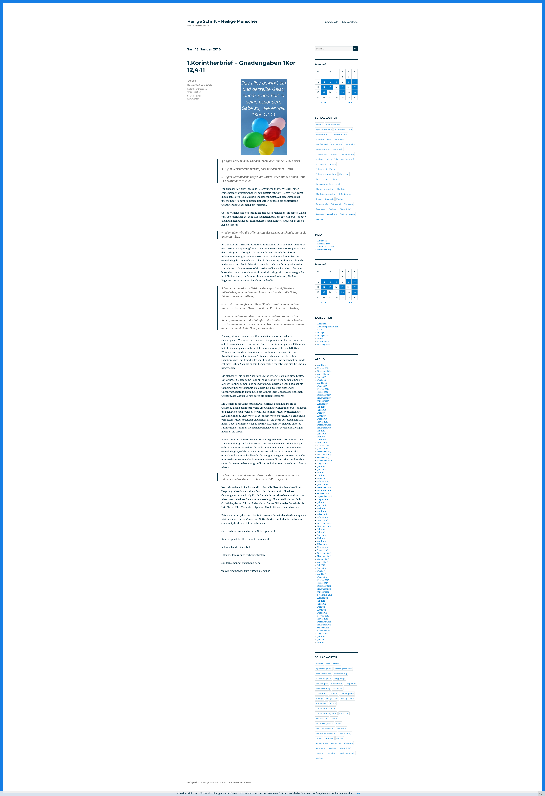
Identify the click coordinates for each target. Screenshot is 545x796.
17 (355, 87)
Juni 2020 (321, 377)
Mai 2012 (321, 607)
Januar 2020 (322, 392)
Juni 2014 (321, 535)
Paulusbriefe (322, 204)
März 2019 (322, 419)
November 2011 (324, 625)
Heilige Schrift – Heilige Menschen (222, 21)
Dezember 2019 (324, 395)
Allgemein (322, 324)
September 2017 (324, 460)
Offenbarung (345, 194)
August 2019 (323, 404)
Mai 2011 (321, 643)
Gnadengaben (194, 92)
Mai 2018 (321, 437)
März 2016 (322, 514)
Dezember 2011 (324, 622)
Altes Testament (333, 124)
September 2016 (324, 496)
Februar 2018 (323, 446)
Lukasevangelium (324, 184)
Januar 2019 (322, 422)
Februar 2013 (323, 580)
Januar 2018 (322, 449)
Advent (319, 124)
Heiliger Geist (193, 85)
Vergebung (332, 214)
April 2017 (321, 475)
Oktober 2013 (323, 559)
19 (324, 92)
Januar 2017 (322, 484)
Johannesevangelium (326, 174)
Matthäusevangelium (326, 194)
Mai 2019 (321, 413)
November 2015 (324, 526)
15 (342, 87)
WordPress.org (324, 250)
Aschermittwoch (323, 134)
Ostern (319, 199)
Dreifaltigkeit (322, 144)
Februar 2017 (323, 481)
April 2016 (322, 511)
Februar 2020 (323, 389)
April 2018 (321, 440)
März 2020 (322, 386)
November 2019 (324, 398)
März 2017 (322, 478)
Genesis (333, 154)
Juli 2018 (321, 431)
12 (324, 87)
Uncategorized (324, 344)
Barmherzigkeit (323, 139)
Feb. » (349, 102)
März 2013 (322, 577)
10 (355, 82)
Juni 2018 (321, 434)
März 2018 (322, 443)
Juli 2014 (321, 532)
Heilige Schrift (347, 159)
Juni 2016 (321, 505)
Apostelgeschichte (343, 129)
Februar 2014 (323, 547)
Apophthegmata (324, 129)
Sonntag (320, 214)
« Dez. (323, 102)
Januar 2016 (322, 520)
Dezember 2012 (324, 586)
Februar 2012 (323, 616)
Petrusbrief (336, 204)
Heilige (319, 159)
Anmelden (322, 241)
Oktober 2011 (323, 628)
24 (354, 92)
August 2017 (322, 463)
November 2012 (324, 589)
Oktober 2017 (323, 457)
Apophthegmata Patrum (328, 327)
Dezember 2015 (324, 523)
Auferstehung (340, 134)
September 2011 (324, 631)
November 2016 (324, 490)
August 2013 (322, 562)
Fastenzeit (337, 149)
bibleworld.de (350, 22)
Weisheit (320, 219)
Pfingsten (348, 204)
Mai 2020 (321, 380)
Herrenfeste (321, 164)
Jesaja (333, 164)
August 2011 (322, 634)
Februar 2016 (323, 517)
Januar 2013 (322, 583)
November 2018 (324, 428)
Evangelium (350, 144)
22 (342, 92)
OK (359, 793)
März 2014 (322, 544)
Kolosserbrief (322, 179)
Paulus (339, 199)
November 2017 (324, 454)
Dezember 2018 (324, 425)
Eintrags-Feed (323, 244)
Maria (338, 184)
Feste (319, 330)
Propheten (321, 209)
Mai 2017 (321, 472)
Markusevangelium (325, 189)
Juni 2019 (321, 410)
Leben (334, 179)
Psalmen (333, 209)
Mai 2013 (321, 571)
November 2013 (324, 556)
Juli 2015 (321, 529)
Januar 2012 (322, 619)
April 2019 (322, 416)
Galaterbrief (321, 154)
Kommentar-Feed (325, 247)
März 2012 (322, 613)
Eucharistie (336, 144)
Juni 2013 (321, 568)
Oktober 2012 (323, 592)
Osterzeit (329, 199)
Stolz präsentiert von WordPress (236, 782)
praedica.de (331, 22)
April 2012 (321, 610)
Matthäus (341, 189)
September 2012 (324, 595)
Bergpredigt (339, 139)
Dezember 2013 (324, 553)
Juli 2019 (321, 407)
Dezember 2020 (324, 371)
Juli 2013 (321, 565)
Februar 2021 (323, 368)
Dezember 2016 (324, 487)
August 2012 (322, 598)
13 (330, 87)
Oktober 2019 (323, 401)
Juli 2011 (321, 637)
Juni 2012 (321, 604)
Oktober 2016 (323, 493)
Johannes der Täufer (325, 169)
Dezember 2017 (324, 452)
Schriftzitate (206, 85)
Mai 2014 (321, 538)
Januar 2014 (322, 550)
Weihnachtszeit (347, 214)
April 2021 (321, 365)
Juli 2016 (321, 502)
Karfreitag (344, 174)
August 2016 (323, 499)
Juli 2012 (321, 601)
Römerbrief (345, 209)
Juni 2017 (321, 469)
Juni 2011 (321, 640)
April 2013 (321, 574)
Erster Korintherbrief (196, 89)
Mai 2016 (321, 508)
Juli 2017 (321, 466)
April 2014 (321, 541)
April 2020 (322, 383)
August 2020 (323, 374)
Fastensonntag (323, 149)
